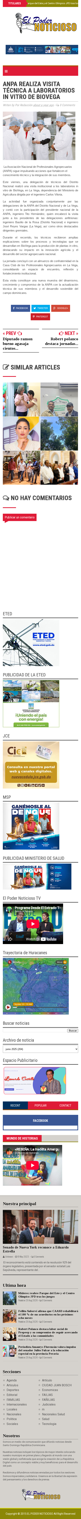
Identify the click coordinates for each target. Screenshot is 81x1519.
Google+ (62, 308)
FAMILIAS (13, 1400)
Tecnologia (49, 1424)
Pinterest (42, 316)
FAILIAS (47, 1395)
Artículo (47, 1380)
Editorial (12, 1395)
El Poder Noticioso (40, 1513)
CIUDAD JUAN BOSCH (57, 1385)
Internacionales (17, 1404)
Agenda (12, 1380)
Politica (12, 1419)
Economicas (50, 1390)
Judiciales (49, 1404)
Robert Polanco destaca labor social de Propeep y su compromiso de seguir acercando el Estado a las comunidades (48, 1332)
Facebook (21, 308)
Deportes (13, 1390)
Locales (12, 1409)
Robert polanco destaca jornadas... (61, 341)
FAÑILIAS (48, 1400)
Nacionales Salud (53, 1414)
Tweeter (42, 308)
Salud (45, 1419)
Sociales (12, 1424)
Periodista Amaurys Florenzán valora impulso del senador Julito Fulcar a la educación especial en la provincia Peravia (47, 1350)
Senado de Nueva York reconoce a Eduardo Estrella (36, 1249)
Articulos (12, 1385)
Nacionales (14, 1414)
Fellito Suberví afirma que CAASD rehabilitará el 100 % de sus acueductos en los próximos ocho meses (48, 1314)
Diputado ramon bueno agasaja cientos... (17, 343)
